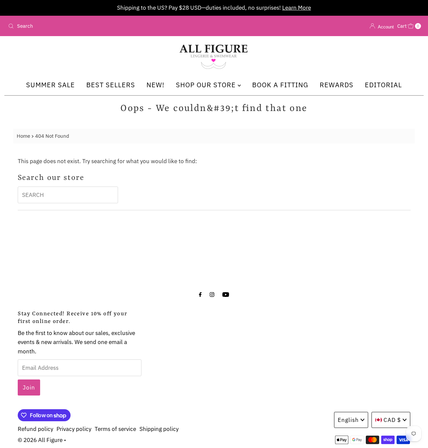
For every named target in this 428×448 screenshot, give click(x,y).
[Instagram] (212, 294)
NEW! (155, 84)
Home (23, 135)
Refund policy (35, 429)
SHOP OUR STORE (207, 84)
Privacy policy (74, 429)
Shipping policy (159, 429)
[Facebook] (200, 294)
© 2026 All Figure (40, 440)
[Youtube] (225, 294)
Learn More (296, 7)
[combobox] (73, 26)
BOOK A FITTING (280, 84)
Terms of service (115, 429)
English (348, 420)
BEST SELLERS (110, 84)
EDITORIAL (383, 84)
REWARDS (336, 84)
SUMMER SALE (50, 84)
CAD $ (392, 420)
